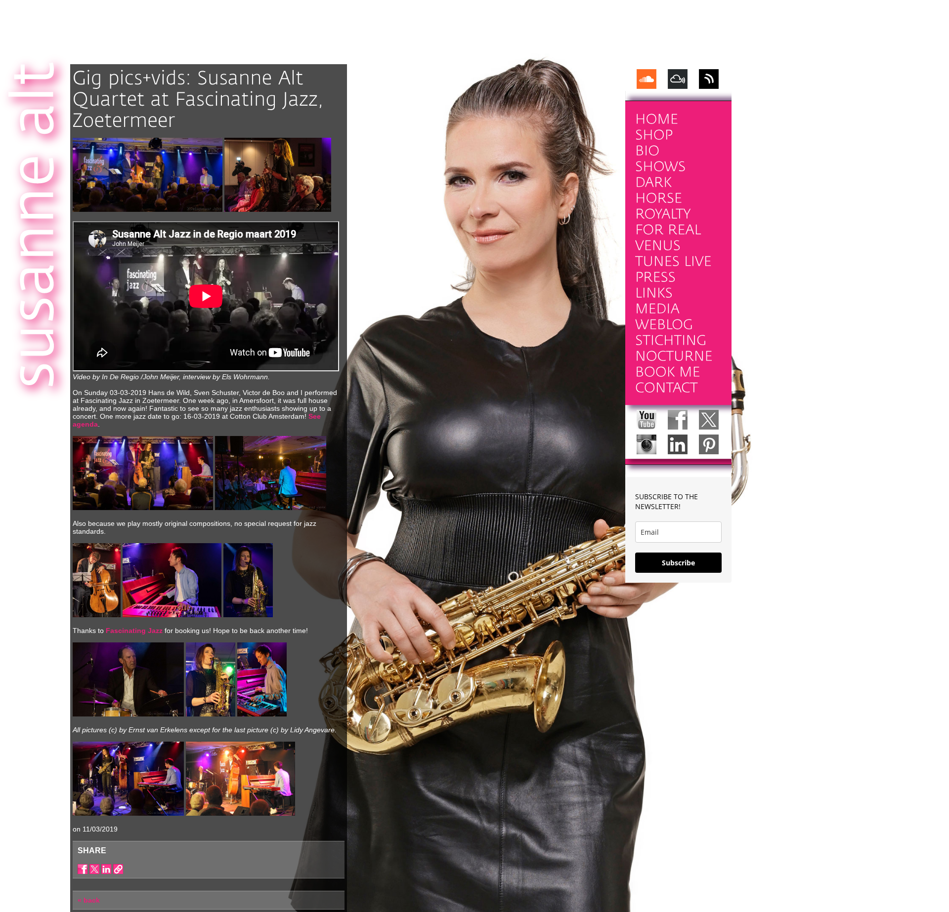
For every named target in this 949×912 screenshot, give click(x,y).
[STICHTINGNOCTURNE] (674, 348)
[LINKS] (654, 293)
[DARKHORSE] (658, 190)
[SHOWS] (660, 166)
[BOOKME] (667, 372)
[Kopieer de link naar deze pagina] (118, 869)
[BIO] (647, 150)
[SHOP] (654, 135)
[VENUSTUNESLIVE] (673, 253)
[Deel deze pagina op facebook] (82, 869)
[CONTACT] (666, 388)
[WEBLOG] (664, 324)
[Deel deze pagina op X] (94, 869)
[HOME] (656, 119)
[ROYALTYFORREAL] (668, 221)
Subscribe (678, 562)
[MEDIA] (657, 308)
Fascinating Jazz (134, 630)
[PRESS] (655, 277)
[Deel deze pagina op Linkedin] (106, 869)
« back (89, 900)
